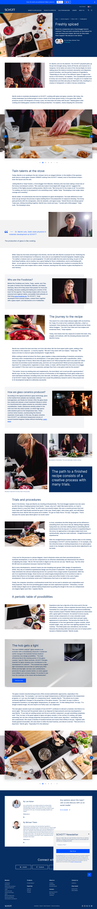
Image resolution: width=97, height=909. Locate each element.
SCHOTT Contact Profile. (76, 861)
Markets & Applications (34, 10)
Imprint (41, 905)
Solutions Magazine (64, 10)
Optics (6, 894)
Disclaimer (36, 905)
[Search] (88, 10)
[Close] (89, 834)
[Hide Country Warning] (95, 2)
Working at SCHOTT (53, 892)
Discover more (19, 680)
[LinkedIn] (23, 816)
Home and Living (8, 890)
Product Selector (30, 883)
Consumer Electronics (9, 887)
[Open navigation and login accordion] (91, 10)
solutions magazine (65, 19)
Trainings (29, 892)
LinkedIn (24, 867)
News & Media (82, 6)
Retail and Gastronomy (9, 895)
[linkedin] (87, 906)
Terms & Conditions (55, 905)
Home (56, 19)
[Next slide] (57, 162)
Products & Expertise (50, 10)
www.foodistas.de (20, 296)
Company (51, 883)
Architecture (7, 883)
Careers (74, 10)
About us (81, 10)
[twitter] (89, 906)
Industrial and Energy (9, 892)
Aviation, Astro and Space (10, 886)
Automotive (7, 884)
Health (6, 889)
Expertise (29, 888)
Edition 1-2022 (74, 19)
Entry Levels (52, 893)
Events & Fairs (75, 888)
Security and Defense (9, 897)
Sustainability (52, 884)
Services (29, 890)
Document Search (53, 886)
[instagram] (84, 906)
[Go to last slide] (40, 162)
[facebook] (82, 906)
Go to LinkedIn (64, 810)
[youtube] (91, 906)
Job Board (51, 895)
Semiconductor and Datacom (11, 898)
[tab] (43, 162)
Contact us (74, 883)
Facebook (41, 867)
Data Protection (47, 905)
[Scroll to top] (89, 875)
